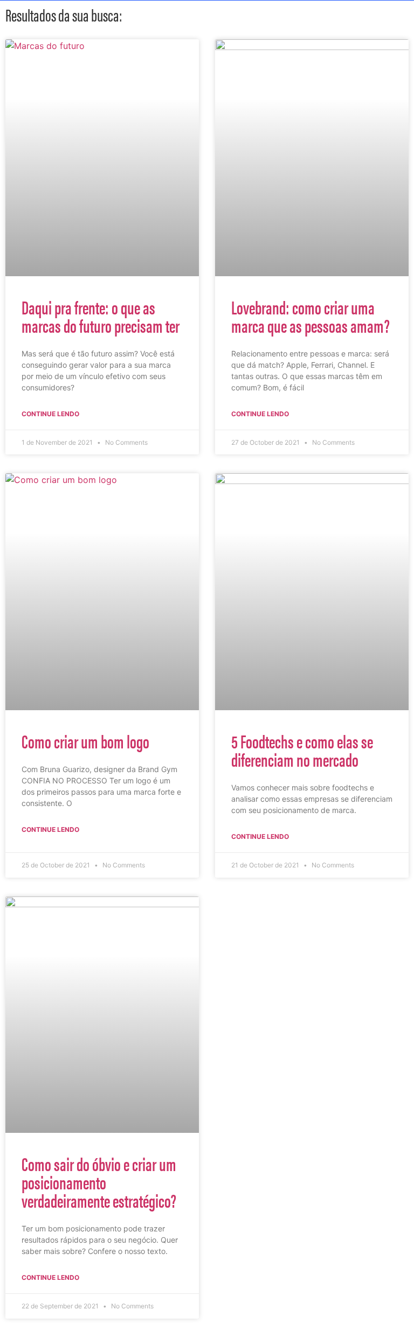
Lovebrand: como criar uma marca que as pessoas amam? (310, 316)
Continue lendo (50, 414)
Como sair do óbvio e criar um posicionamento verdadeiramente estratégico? (99, 1182)
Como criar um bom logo (85, 741)
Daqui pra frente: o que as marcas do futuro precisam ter (101, 316)
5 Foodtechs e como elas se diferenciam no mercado (302, 750)
